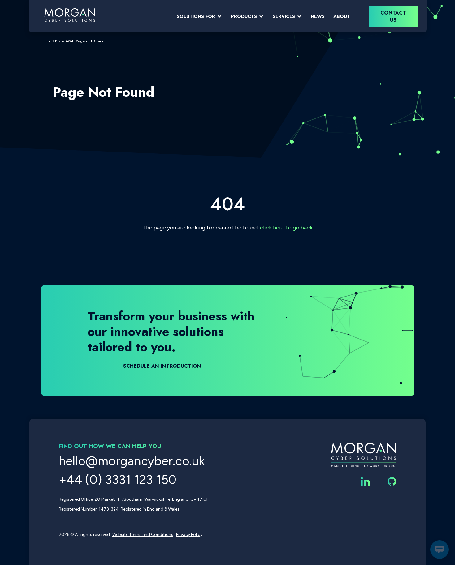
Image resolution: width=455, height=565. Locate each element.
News (318, 16)
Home (47, 41)
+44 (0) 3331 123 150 (117, 479)
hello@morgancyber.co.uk (132, 461)
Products (244, 16)
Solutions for (196, 16)
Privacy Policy (189, 534)
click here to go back (286, 227)
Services (284, 16)
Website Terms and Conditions (142, 534)
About (341, 16)
